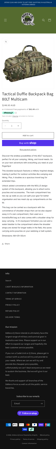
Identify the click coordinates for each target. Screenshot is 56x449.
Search (8, 280)
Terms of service (28, 439)
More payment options (28, 149)
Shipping (15, 116)
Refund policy (45, 435)
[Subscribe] (42, 403)
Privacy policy (15, 439)
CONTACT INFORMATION (15, 293)
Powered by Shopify (31, 435)
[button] (5, 20)
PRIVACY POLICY (12, 305)
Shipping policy (42, 439)
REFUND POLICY (12, 311)
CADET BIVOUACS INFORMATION (19, 287)
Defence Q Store (17, 435)
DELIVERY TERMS (12, 317)
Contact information (29, 443)
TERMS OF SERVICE (13, 299)
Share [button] (7, 243)
